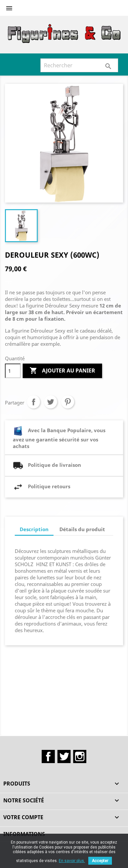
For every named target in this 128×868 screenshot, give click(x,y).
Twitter (64, 756)
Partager (33, 401)
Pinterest (67, 401)
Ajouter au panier (62, 370)
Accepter (100, 860)
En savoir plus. (72, 860)
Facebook (48, 756)
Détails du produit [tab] (82, 529)
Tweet (50, 401)
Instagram (79, 756)
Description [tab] (34, 529)
